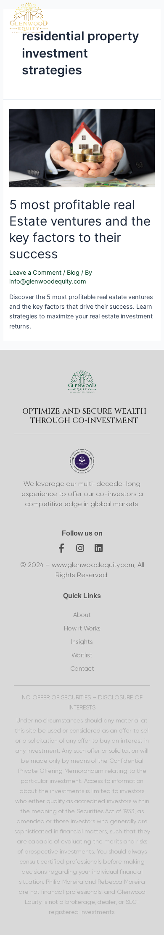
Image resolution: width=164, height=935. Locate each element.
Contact (82, 668)
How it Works (82, 628)
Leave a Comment (35, 272)
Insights (82, 642)
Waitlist (82, 655)
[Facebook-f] (61, 548)
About (82, 615)
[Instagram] (80, 548)
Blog (73, 272)
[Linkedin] (98, 548)
